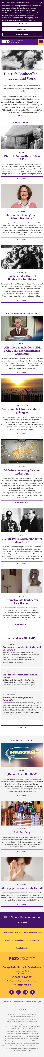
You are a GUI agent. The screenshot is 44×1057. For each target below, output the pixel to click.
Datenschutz (6, 18)
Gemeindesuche (22, 948)
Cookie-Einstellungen (33, 1002)
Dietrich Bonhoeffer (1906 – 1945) (22, 157)
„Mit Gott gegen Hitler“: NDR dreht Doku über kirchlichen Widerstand (22, 350)
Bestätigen (23, 24)
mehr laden (22, 728)
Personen (9, 940)
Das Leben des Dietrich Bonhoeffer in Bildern (22, 277)
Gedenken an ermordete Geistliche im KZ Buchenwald (22, 648)
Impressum (7, 1002)
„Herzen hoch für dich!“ (22, 774)
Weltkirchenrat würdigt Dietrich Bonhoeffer (18, 699)
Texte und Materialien (33, 932)
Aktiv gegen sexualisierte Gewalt (22, 888)
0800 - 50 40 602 (23, 977)
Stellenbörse (7, 932)
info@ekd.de (23, 984)
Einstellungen (22, 34)
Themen (18, 932)
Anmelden (23, 923)
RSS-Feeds (34, 940)
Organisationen (21, 940)
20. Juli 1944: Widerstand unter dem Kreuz (22, 540)
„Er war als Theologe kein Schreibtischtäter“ (22, 216)
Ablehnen (22, 29)
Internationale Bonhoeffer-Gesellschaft (22, 601)
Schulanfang (22, 832)
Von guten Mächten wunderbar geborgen (22, 411)
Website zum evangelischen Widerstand (22, 472)
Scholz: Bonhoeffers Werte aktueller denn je (20, 676)
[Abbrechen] (41, 3)
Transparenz (22, 1009)
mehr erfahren (22, 178)
